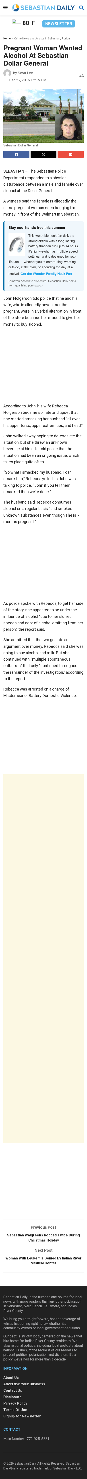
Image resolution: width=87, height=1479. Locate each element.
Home (7, 38)
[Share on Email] (71, 154)
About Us (11, 1378)
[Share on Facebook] (16, 154)
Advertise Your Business (24, 1384)
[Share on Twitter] (44, 154)
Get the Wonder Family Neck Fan (46, 273)
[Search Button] (81, 8)
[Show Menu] (5, 8)
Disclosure (12, 1397)
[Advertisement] (43, 958)
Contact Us (12, 1390)
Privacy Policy (15, 1403)
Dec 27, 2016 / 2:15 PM (27, 80)
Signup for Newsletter (22, 1416)
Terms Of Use (15, 1410)
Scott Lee (25, 73)
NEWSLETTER (58, 23)
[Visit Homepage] (43, 7)
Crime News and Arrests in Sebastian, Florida (42, 38)
